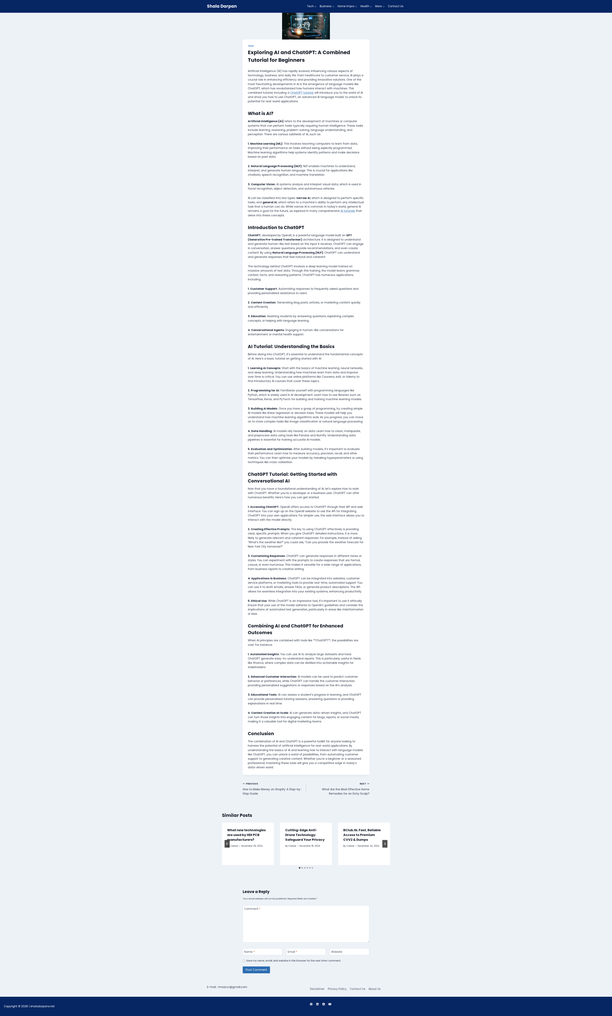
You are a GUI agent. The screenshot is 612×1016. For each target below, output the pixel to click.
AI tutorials (348, 211)
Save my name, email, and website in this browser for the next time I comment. (293, 960)
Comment (252, 909)
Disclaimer (317, 989)
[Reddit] (323, 1004)
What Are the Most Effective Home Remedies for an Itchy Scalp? (345, 789)
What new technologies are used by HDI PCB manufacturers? (246, 835)
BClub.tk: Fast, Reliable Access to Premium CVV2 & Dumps (362, 835)
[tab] (299, 868)
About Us (374, 989)
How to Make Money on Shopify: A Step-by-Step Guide (272, 789)
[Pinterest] (311, 1004)
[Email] (329, 1004)
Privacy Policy (337, 989)
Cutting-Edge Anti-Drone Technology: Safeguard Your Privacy (305, 835)
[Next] (384, 844)
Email (292, 952)
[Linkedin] (317, 1004)
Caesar (234, 845)
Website (336, 952)
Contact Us (395, 6)
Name (249, 952)
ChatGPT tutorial (301, 93)
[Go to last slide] (227, 844)
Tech (251, 46)
